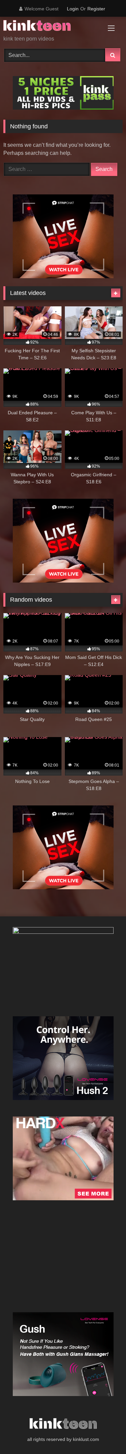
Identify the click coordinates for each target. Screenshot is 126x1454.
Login (73, 8)
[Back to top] (105, 1434)
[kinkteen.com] (51, 26)
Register (96, 8)
